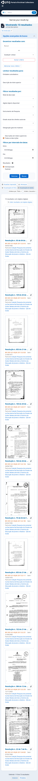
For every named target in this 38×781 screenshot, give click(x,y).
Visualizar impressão (9, 184)
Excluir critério (19, 60)
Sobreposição (9, 167)
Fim (4, 154)
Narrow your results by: (19, 20)
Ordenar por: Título (15, 191)
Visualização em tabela (26, 188)
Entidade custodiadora (10, 74)
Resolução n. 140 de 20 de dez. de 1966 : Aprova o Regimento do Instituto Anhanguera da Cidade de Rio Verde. (16, 404)
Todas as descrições (11, 138)
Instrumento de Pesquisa (11, 111)
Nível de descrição (9, 95)
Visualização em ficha (9, 188)
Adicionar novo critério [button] (11, 66)
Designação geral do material (13, 128)
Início (5, 146)
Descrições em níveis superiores (16, 136)
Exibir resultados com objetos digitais (21, 202)
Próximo (23, 778)
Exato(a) (7, 169)
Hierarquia (23, 184)
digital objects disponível (11, 103)
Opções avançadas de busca (15, 36)
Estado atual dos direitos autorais (14, 119)
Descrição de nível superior (12, 82)
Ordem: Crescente (29, 191)
